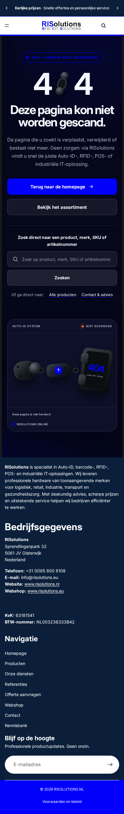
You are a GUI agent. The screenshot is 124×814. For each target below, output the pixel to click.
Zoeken (62, 277)
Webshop (14, 704)
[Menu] (7, 25)
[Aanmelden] (110, 764)
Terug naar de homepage (57, 187)
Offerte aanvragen (23, 694)
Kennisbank (16, 725)
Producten (15, 663)
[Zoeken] (103, 25)
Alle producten (62, 294)
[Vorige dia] (6, 8)
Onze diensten (19, 673)
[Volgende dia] (117, 8)
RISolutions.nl (69, 789)
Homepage (15, 653)
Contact (12, 715)
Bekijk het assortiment (62, 207)
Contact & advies (97, 294)
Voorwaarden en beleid (62, 801)
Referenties (16, 684)
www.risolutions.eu (45, 590)
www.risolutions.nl (41, 584)
